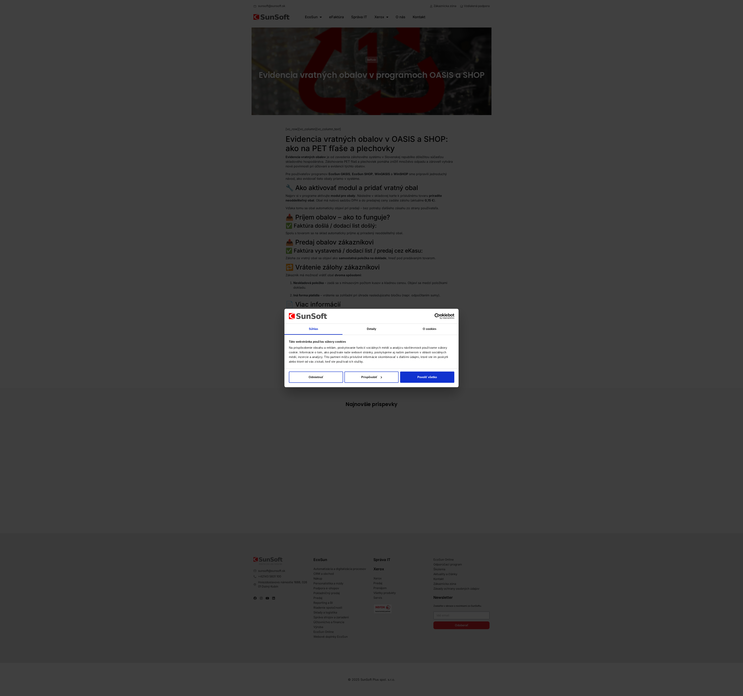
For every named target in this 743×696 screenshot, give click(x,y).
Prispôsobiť (369, 377)
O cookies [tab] (430, 328)
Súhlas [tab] (313, 328)
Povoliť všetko (427, 377)
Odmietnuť (316, 377)
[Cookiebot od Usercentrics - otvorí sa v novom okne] (437, 316)
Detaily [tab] (371, 328)
